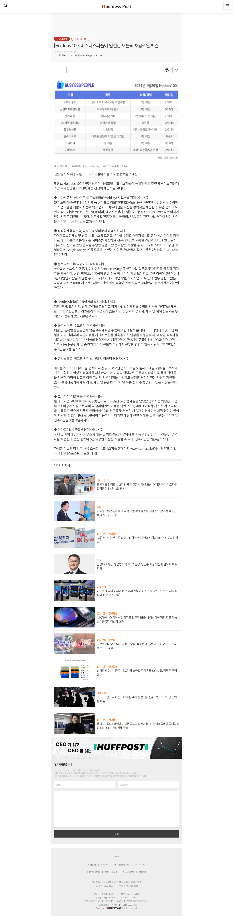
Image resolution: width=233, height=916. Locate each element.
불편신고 (143, 872)
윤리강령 (104, 864)
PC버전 (116, 857)
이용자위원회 (139, 864)
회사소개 (92, 864)
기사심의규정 (128, 872)
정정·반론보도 (111, 872)
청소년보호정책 (93, 872)
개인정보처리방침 (121, 864)
